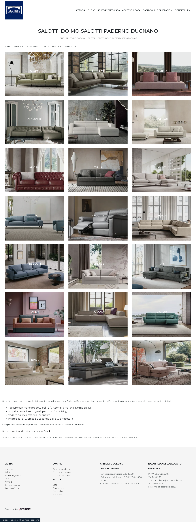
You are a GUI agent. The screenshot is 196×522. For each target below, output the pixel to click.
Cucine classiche (61, 475)
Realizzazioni (164, 10)
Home (61, 38)
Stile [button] (46, 46)
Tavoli (7, 478)
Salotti (91, 38)
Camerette (58, 488)
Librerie (9, 469)
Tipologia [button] (56, 46)
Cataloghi (149, 10)
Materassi (57, 494)
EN (188, 10)
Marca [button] (8, 46)
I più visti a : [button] (70, 46)
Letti (55, 484)
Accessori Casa (131, 10)
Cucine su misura (62, 472)
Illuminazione (12, 488)
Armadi (8, 481)
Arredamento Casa (109, 10)
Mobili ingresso (13, 475)
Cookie (14, 520)
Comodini (58, 491)
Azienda (80, 10)
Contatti (180, 10)
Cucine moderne (62, 469)
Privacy (4, 520)
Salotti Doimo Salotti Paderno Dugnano (117, 38)
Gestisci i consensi (30, 520)
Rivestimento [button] (33, 46)
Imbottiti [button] (19, 46)
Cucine (91, 10)
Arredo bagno (12, 485)
